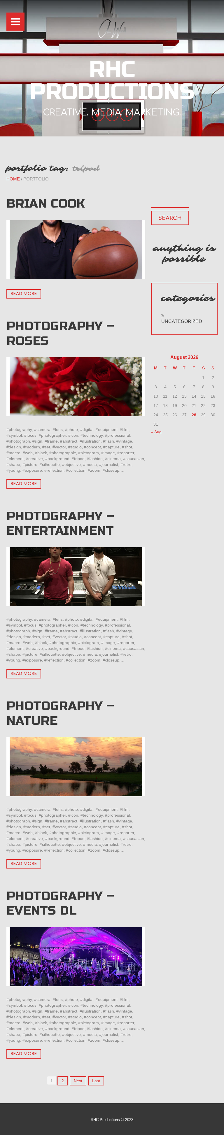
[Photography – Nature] (75, 766)
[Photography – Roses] (75, 386)
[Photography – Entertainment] (75, 576)
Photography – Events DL (60, 903)
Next (78, 1080)
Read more (23, 294)
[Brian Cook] (75, 249)
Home (13, 178)
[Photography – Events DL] (75, 956)
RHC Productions (112, 80)
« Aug (156, 431)
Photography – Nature (60, 713)
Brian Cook (45, 203)
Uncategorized (181, 321)
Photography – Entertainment (60, 523)
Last (96, 1080)
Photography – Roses (60, 333)
